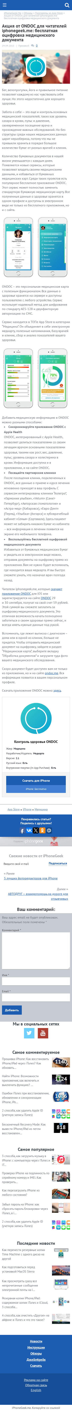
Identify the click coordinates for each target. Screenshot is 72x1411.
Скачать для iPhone (36, 781)
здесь (57, 690)
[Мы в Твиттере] (29, 1033)
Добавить (12, 1010)
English (36, 1390)
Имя (5, 975)
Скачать (36, 1365)
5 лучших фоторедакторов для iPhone (31, 878)
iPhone (27, 809)
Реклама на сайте (36, 1380)
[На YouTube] (43, 1033)
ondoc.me (51, 673)
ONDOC (46, 598)
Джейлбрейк (36, 1359)
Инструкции (36, 1347)
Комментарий (11, 930)
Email (6, 991)
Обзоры (36, 1353)
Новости (36, 1341)
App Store (14, 809)
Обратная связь (36, 1385)
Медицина (41, 809)
